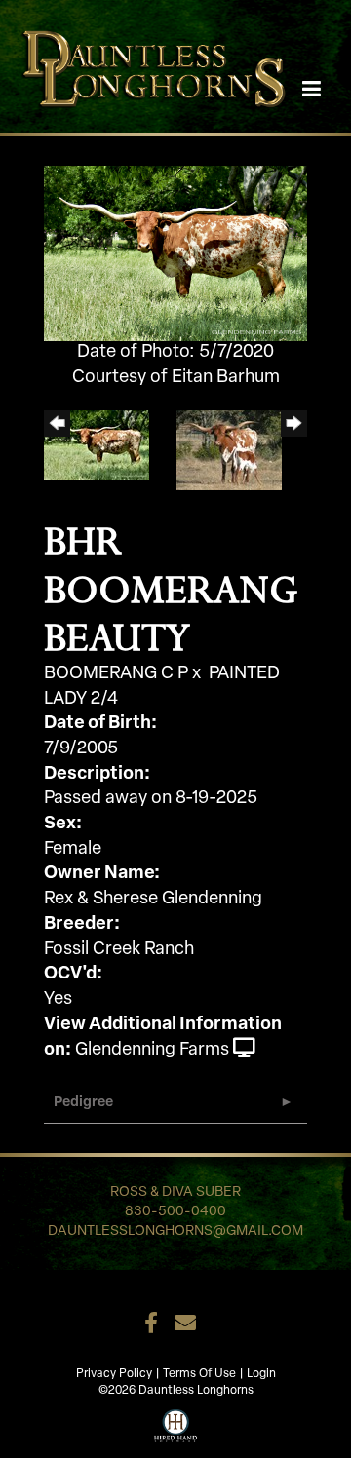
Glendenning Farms (152, 1050)
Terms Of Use (199, 1374)
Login (261, 1374)
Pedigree (83, 1102)
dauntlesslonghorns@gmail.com (175, 1231)
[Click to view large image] (175, 254)
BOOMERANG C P (116, 674)
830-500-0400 (175, 1212)
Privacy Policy (114, 1374)
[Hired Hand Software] (176, 1424)
